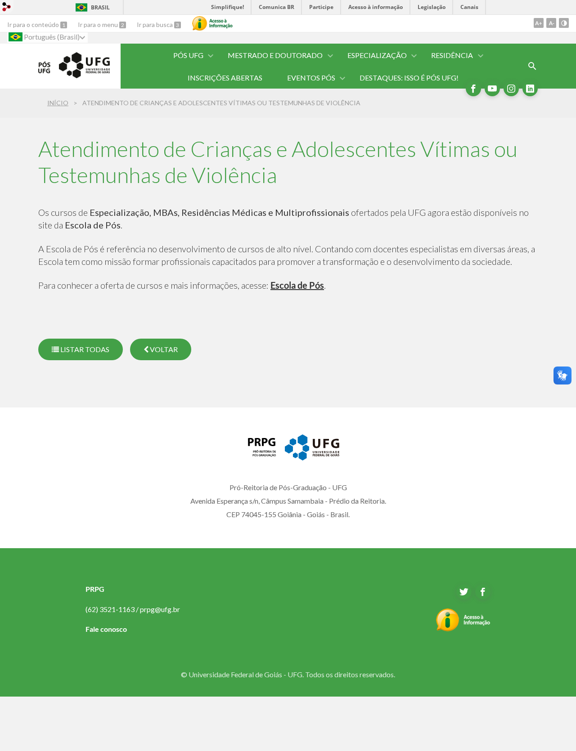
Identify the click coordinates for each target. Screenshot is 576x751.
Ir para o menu (98, 24)
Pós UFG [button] (188, 55)
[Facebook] (473, 88)
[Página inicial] (256, 454)
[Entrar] (7, 8)
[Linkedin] (530, 88)
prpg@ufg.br (160, 609)
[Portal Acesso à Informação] (463, 629)
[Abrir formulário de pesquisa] (532, 66)
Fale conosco (106, 629)
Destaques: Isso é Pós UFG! (409, 77)
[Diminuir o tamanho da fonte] (551, 23)
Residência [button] (452, 55)
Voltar (163, 349)
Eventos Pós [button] (311, 77)
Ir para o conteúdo (33, 24)
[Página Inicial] (74, 75)
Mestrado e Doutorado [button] (275, 55)
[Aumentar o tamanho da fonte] (539, 23)
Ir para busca (155, 24)
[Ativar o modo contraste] (564, 23)
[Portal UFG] (312, 457)
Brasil (100, 7)
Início (57, 103)
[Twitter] (464, 591)
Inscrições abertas (225, 77)
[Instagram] (511, 88)
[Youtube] (492, 88)
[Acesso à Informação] (212, 23)
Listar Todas (84, 349)
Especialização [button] (377, 55)
